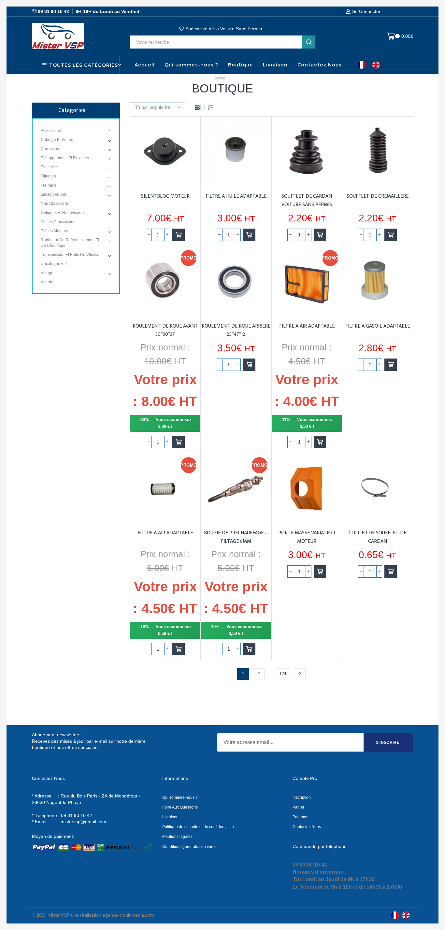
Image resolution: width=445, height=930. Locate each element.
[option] (377, 65)
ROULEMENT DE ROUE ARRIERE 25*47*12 (236, 330)
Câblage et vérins (57, 139)
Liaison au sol (53, 194)
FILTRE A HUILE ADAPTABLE (236, 196)
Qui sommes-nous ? (191, 65)
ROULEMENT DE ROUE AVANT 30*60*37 (165, 330)
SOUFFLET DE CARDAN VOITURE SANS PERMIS (306, 200)
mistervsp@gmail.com (83, 821)
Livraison (275, 65)
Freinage (49, 185)
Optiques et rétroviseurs (63, 212)
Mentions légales (177, 836)
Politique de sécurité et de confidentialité (198, 826)
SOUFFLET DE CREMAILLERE (378, 196)
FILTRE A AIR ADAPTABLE (307, 326)
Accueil (145, 65)
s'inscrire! (388, 742)
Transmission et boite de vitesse (70, 254)
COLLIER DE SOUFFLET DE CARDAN (377, 537)
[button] (178, 235)
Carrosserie (51, 149)
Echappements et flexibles (65, 158)
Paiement (301, 817)
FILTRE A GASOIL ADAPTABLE (377, 326)
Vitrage (47, 273)
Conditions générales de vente (189, 846)
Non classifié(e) (55, 203)
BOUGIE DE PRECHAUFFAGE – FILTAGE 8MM (236, 537)
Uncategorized (54, 263)
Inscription (302, 797)
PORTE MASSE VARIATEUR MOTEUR (306, 537)
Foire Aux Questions (180, 807)
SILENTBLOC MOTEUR (165, 196)
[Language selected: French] (372, 64)
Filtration (48, 176)
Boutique (240, 65)
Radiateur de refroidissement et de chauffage (70, 243)
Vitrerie (47, 282)
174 (283, 673)
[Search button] (308, 42)
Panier (298, 807)
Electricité (49, 167)
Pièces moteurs (54, 231)
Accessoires (51, 130)
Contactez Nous (319, 65)
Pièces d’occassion (58, 221)
